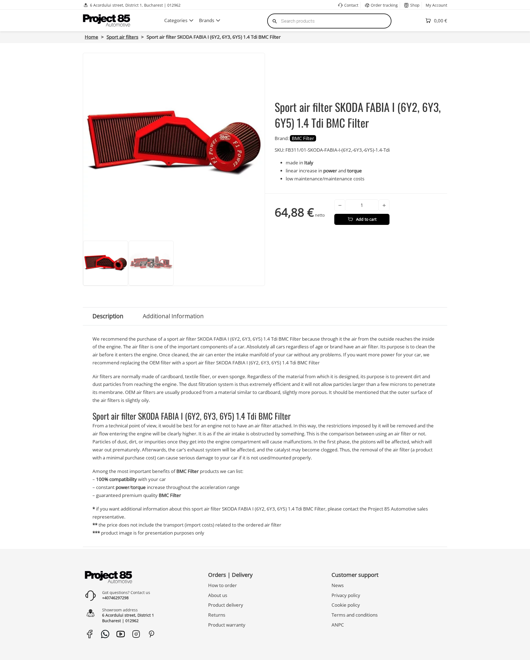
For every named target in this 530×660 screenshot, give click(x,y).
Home (91, 37)
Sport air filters (122, 37)
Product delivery (225, 605)
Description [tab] (107, 316)
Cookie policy (346, 605)
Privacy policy (346, 595)
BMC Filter (303, 138)
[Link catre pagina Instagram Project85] (136, 634)
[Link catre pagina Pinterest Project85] (151, 634)
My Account (436, 5)
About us (217, 595)
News (338, 585)
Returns (216, 615)
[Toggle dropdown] (191, 20)
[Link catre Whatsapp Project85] (105, 634)
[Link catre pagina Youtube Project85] (120, 634)
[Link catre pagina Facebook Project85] (89, 634)
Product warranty (226, 625)
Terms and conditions (355, 615)
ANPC (338, 625)
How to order (222, 585)
